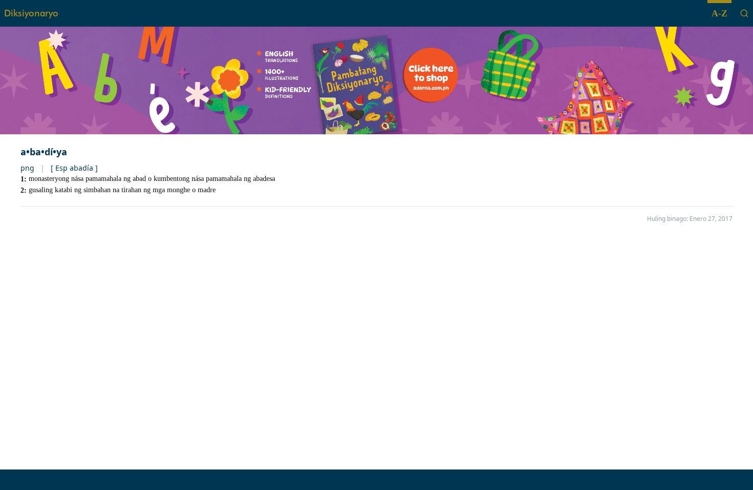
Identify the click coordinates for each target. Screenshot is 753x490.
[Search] (744, 13)
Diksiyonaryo (31, 13)
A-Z (719, 13)
